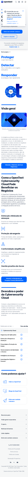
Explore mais (13, 47)
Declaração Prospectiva (14, 458)
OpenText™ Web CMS (18, 471)
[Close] (23, 11)
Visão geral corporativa (8, 419)
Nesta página (5, 52)
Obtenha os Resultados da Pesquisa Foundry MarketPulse (14, 279)
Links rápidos (5, 433)
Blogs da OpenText (15, 391)
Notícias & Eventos (7, 429)
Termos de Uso (14, 451)
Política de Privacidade (14, 449)
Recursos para (5, 415)
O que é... (4, 424)
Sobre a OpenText (15, 382)
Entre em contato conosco (12, 31)
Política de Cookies (14, 454)
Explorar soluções (9, 36)
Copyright (3, 466)
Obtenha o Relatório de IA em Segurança (14, 166)
